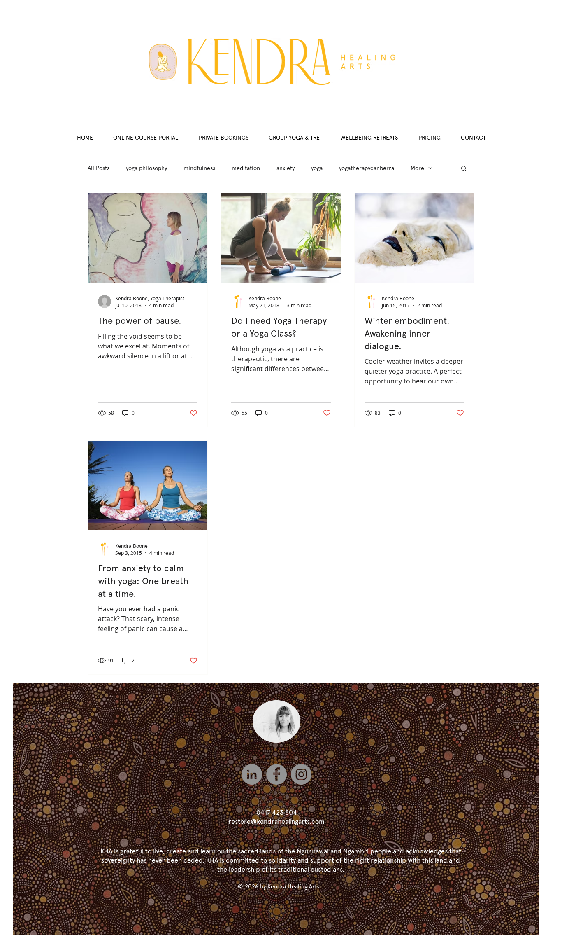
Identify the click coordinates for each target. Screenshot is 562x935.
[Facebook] (276, 774)
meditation (246, 168)
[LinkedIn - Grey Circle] (252, 774)
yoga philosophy (146, 168)
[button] (464, 169)
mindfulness (199, 168)
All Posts (98, 168)
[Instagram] (301, 774)
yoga (317, 168)
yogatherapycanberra (366, 168)
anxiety (285, 168)
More (417, 168)
